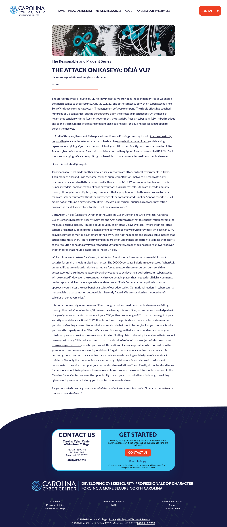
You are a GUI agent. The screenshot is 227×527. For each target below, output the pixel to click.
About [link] (129, 11)
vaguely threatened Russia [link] (133, 141)
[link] (27, 11)
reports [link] (160, 197)
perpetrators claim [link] (105, 113)
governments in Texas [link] (156, 172)
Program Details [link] (80, 11)
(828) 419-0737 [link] (76, 460)
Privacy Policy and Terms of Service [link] (129, 519)
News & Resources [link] (108, 11)
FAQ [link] (113, 504)
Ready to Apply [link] (138, 461)
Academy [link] (55, 501)
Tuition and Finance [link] (113, 501)
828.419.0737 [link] (146, 523)
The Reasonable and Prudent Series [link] (81, 61)
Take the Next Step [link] (55, 508)
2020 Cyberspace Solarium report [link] (133, 262)
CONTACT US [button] (210, 11)
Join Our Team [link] (172, 508)
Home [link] (61, 11)
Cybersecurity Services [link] (153, 11)
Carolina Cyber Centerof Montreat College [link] (77, 443)
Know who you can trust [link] (66, 345)
